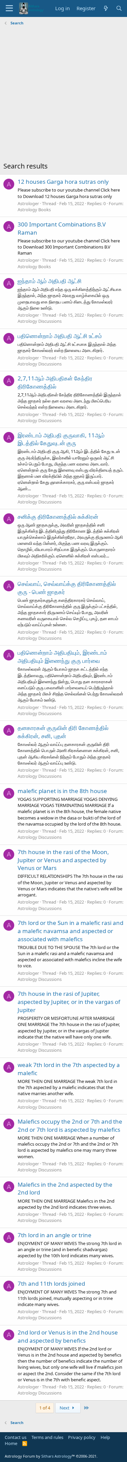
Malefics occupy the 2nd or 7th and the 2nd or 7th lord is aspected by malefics (70, 1125)
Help (105, 1437)
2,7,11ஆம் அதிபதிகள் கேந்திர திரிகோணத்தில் (55, 382)
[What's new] (105, 8)
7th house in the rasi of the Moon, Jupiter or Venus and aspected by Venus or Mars (63, 860)
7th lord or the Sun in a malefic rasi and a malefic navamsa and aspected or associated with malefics (70, 931)
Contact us (15, 1437)
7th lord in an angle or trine (54, 1235)
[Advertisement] (63, 94)
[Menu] (9, 8)
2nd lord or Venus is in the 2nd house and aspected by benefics (68, 1336)
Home (11, 1443)
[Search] (119, 8)
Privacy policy (82, 1437)
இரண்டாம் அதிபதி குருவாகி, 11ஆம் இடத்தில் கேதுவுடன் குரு (61, 439)
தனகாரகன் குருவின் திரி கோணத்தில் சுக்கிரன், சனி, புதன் (63, 732)
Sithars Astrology (56, 1456)
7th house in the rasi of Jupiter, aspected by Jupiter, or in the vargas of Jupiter (69, 1002)
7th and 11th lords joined (51, 1283)
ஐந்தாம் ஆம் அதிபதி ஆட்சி (50, 281)
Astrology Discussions (40, 321)
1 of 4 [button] (44, 1408)
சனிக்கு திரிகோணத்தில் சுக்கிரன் (58, 516)
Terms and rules (47, 1437)
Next (65, 1408)
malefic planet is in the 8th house (62, 791)
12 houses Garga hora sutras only (63, 181)
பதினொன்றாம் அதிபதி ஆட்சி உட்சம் (60, 336)
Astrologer (28, 203)
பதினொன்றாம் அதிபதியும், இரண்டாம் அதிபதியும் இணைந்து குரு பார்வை (62, 657)
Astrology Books (34, 209)
